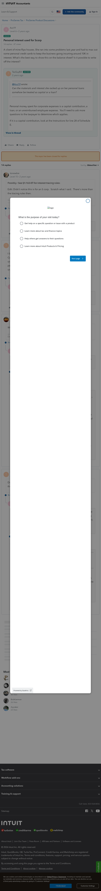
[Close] (88, 201)
